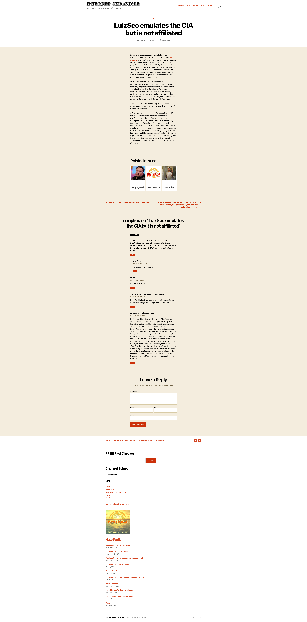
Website (132, 415)
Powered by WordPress (140, 617)
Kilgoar (143, 40)
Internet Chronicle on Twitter (118, 504)
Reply (132, 254)
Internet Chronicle (117, 617)
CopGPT (109, 603)
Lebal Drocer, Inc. (206, 5)
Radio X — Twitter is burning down (119, 597)
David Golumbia (112, 584)
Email (155, 407)
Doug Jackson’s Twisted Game (118, 545)
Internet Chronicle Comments (117, 564)
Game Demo (181, 5)
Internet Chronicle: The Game (117, 552)
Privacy (108, 495)
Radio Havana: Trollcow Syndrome (119, 590)
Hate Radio (113, 540)
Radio (189, 5)
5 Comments (166, 40)
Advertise (196, 5)
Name (132, 407)
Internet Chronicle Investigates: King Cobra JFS (125, 577)
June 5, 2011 (153, 40)
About (108, 487)
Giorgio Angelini (112, 571)
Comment (133, 391)
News (153, 18)
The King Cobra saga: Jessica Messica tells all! (124, 558)
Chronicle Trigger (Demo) (124, 440)
